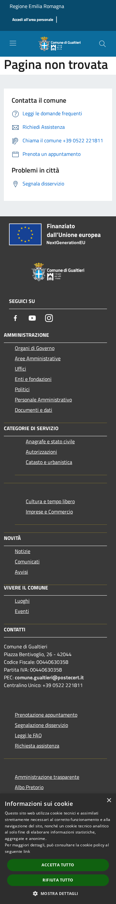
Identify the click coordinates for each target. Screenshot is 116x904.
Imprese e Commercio (49, 511)
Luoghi (22, 601)
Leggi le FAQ (28, 735)
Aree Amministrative (38, 358)
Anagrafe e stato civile (50, 441)
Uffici (20, 368)
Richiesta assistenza (37, 745)
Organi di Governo (34, 348)
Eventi (22, 611)
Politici (22, 389)
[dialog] (58, 849)
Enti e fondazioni (33, 379)
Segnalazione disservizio (41, 725)
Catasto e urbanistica (49, 462)
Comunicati (27, 561)
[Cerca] (102, 44)
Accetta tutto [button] (58, 865)
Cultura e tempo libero (50, 501)
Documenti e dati (33, 410)
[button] (58, 893)
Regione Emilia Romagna (37, 6)
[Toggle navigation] (13, 43)
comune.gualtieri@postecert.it (49, 677)
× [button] (108, 800)
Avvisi (21, 572)
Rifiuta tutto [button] (58, 880)
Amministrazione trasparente (47, 777)
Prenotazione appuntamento (46, 715)
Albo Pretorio (29, 787)
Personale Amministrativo (43, 399)
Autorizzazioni (41, 452)
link (27, 851)
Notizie (22, 551)
